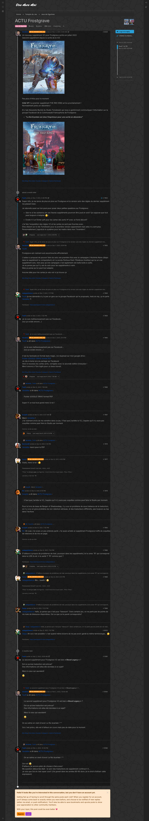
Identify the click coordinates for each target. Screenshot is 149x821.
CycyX (24, 459)
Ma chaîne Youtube (35, 181)
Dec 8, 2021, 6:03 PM (58, 459)
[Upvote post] (105, 185)
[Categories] (3, 2)
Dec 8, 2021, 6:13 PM (39, 491)
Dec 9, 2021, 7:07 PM (47, 630)
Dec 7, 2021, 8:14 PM (59, 338)
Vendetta (25, 32)
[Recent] (3, 7)
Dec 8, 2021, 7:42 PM (42, 528)
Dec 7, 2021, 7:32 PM (40, 316)
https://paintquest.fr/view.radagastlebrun (42, 305)
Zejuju (24, 608)
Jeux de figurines (20, 26)
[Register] (146, 7)
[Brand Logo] (26, 5)
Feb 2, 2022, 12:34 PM (40, 748)
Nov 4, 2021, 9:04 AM (59, 32)
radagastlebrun (27, 293)
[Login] (146, 2)
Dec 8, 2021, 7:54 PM (47, 550)
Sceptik (25, 415)
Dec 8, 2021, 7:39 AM (40, 387)
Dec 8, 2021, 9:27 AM (42, 415)
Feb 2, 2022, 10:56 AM (60, 692)
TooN (24, 198)
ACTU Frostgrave (43, 341)
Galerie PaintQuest (55, 181)
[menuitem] (146, 2)
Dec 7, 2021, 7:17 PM (46, 293)
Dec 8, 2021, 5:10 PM (44, 444)
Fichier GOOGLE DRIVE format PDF (36, 358)
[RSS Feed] (63, 26)
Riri (23, 491)
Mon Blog (25, 181)
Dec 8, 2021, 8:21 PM (58, 577)
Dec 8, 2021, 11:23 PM (41, 608)
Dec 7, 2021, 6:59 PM (59, 245)
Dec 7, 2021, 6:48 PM (40, 198)
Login (28, 814)
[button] (3, 11)
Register (21, 814)
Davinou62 (26, 444)
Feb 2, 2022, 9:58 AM (40, 656)
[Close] (107, 792)
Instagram (45, 181)
